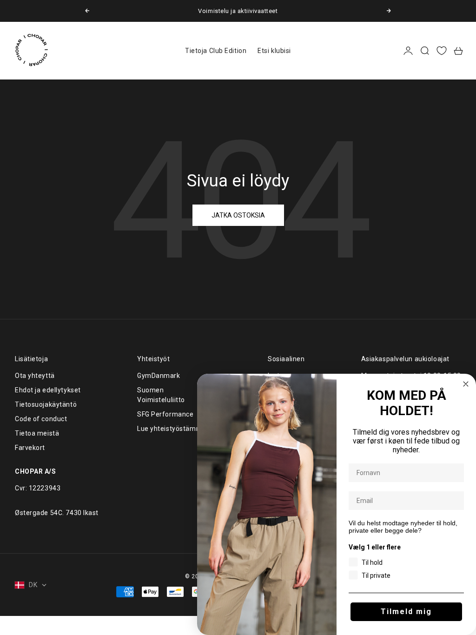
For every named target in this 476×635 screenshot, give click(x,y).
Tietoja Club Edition (215, 50)
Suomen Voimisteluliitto (161, 394)
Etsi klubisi (274, 50)
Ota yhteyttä (35, 375)
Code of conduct (41, 419)
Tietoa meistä (37, 433)
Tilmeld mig (406, 611)
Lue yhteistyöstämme (171, 428)
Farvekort (30, 447)
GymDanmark (158, 375)
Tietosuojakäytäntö (46, 404)
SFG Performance (165, 414)
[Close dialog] (465, 384)
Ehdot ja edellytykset (48, 390)
